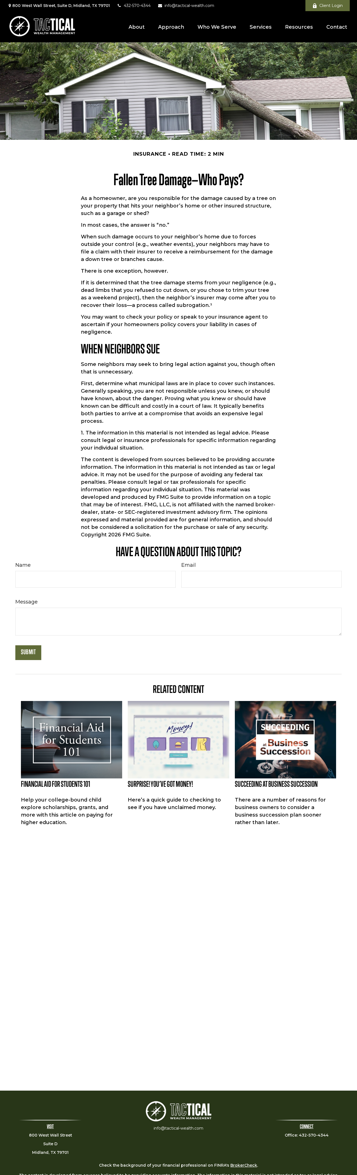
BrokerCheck (243, 1165)
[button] (136, 26)
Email (188, 565)
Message (26, 602)
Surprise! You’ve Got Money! (160, 785)
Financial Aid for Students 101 (55, 785)
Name (23, 565)
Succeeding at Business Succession (276, 785)
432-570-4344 (137, 5)
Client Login (331, 5)
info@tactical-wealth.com (189, 5)
